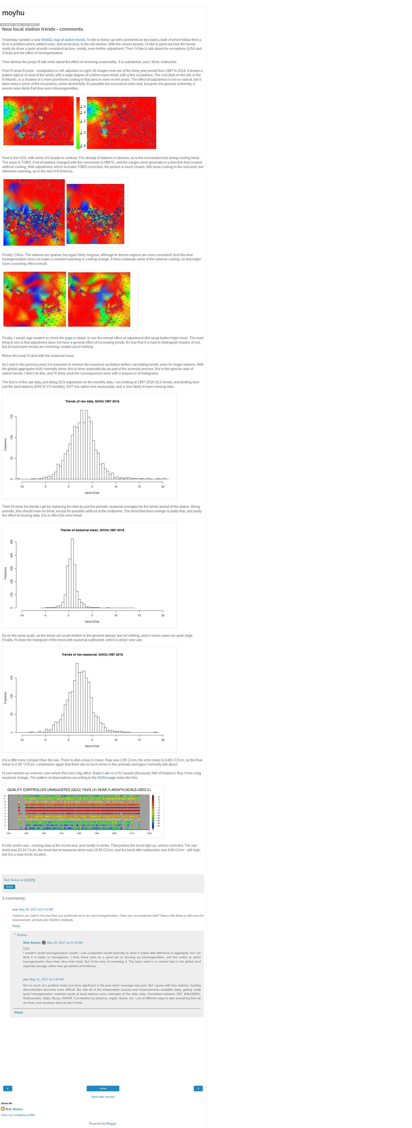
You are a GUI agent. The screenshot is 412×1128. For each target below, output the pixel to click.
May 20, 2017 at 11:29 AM (65, 942)
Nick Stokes (32, 942)
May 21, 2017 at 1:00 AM (47, 979)
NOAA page (106, 777)
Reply (16, 926)
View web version (103, 1096)
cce (25, 979)
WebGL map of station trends (63, 40)
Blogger (111, 1123)
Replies (22, 935)
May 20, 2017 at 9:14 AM (36, 909)
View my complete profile (18, 1115)
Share (9, 886)
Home (103, 1088)
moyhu (13, 13)
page (69, 338)
